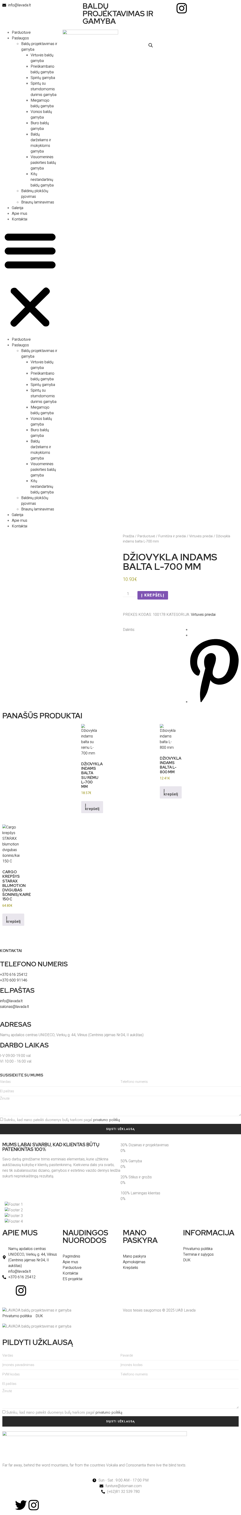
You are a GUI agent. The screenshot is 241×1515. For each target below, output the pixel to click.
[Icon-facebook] (169, 8)
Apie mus (19, 213)
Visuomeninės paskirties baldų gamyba (43, 162)
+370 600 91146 (13, 980)
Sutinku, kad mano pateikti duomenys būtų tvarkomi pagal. (63, 1119)
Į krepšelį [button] (92, 807)
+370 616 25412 (13, 974)
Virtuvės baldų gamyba (42, 58)
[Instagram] (182, 8)
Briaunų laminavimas (37, 202)
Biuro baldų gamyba (40, 126)
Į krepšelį (152, 595)
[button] (30, 279)
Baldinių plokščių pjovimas (34, 193)
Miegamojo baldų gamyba (42, 103)
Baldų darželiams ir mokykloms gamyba (41, 143)
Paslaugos (20, 38)
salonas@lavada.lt (14, 1007)
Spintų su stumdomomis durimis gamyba (43, 89)
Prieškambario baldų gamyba (42, 69)
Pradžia (128, 536)
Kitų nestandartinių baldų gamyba (42, 179)
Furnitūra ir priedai (172, 536)
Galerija (17, 208)
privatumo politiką (106, 1119)
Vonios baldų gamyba (41, 114)
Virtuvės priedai (201, 536)
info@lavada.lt (11, 1001)
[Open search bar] (150, 45)
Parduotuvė (21, 32)
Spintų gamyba (43, 78)
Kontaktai (19, 219)
